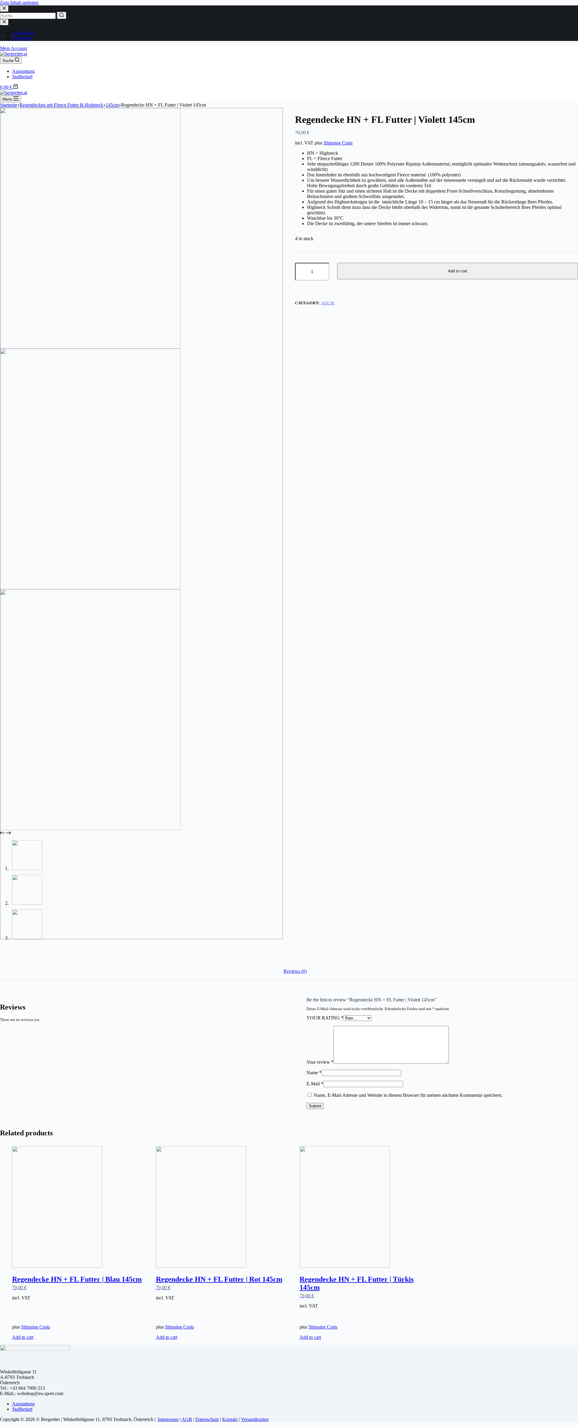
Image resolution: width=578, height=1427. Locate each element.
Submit (315, 1106)
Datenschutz (207, 1419)
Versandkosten (255, 1419)
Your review (320, 1062)
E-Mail (314, 1083)
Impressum (168, 1419)
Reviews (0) (295, 971)
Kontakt (230, 1419)
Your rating (324, 1017)
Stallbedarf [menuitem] (22, 38)
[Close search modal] (4, 8)
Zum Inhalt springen (19, 2)
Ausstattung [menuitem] (23, 32)
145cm (327, 303)
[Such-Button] (61, 15)
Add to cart (457, 271)
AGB (187, 1419)
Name (314, 1072)
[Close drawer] (4, 22)
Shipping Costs (338, 142)
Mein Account (13, 48)
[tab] (295, 971)
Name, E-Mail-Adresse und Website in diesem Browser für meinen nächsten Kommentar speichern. (408, 1095)
